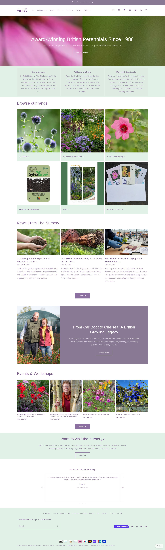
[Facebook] (124, 10)
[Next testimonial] (122, 487)
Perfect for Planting (115, 157)
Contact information (96, 545)
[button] (42, 10)
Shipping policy (72, 545)
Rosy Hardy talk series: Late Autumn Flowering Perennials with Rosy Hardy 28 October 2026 (64, 415)
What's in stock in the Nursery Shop (73, 513)
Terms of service (110, 545)
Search (55, 513)
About (91, 513)
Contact (105, 513)
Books (65, 209)
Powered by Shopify (48, 545)
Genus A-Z (46, 513)
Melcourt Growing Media (29, 209)
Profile (119, 513)
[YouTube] (135, 10)
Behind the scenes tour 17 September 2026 (96, 414)
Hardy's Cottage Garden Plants (31, 545)
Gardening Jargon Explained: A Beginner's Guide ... (33, 260)
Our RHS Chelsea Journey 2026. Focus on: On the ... (82, 260)
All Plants (23, 157)
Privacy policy (60, 545)
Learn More (104, 353)
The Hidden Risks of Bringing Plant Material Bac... (123, 260)
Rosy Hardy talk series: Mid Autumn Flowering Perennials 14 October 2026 (31, 415)
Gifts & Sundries (114, 209)
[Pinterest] (130, 10)
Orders (112, 513)
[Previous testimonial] (42, 487)
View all (82, 295)
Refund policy (83, 545)
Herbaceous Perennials (72, 157)
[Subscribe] (57, 526)
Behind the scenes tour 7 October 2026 (128, 414)
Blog (97, 513)
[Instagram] (118, 10)
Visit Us (82, 455)
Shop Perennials (82, 52)
